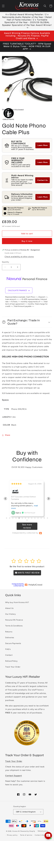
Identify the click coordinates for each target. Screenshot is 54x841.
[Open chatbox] (48, 835)
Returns (8, 632)
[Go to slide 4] (16, 518)
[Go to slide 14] (47, 518)
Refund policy (43, 831)
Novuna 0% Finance (14, 620)
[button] (3, 6)
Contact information (42, 835)
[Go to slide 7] (25, 518)
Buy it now (27, 241)
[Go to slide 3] (12, 518)
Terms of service (26, 835)
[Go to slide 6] (22, 518)
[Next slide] (48, 498)
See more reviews (27, 526)
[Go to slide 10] (34, 518)
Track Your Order (12, 667)
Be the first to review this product (27, 566)
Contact (8, 655)
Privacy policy (12, 835)
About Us (9, 608)
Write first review (28, 572)
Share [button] (7, 435)
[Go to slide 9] (31, 518)
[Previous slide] (5, 498)
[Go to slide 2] (9, 518)
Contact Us (42, 180)
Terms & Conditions (14, 626)
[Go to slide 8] (28, 518)
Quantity (5, 262)
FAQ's (8, 649)
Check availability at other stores (19, 257)
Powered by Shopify (27, 831)
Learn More (42, 145)
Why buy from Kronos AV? (17, 602)
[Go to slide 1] (6, 518)
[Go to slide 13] (44, 518)
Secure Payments (13, 643)
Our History (10, 614)
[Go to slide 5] (19, 518)
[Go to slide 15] (27, 520)
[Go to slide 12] (41, 518)
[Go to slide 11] (38, 518)
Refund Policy (11, 661)
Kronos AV (16, 831)
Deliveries (9, 637)
